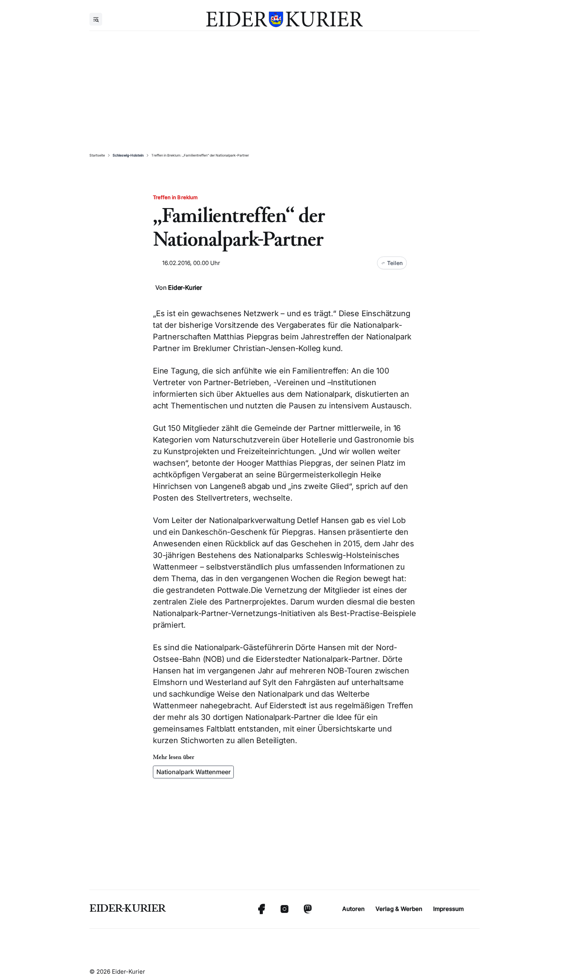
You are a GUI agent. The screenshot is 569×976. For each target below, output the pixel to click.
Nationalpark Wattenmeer (193, 772)
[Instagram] (284, 909)
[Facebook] (261, 909)
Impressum (448, 908)
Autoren (353, 908)
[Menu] (95, 19)
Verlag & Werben (398, 908)
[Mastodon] (308, 909)
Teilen (395, 263)
